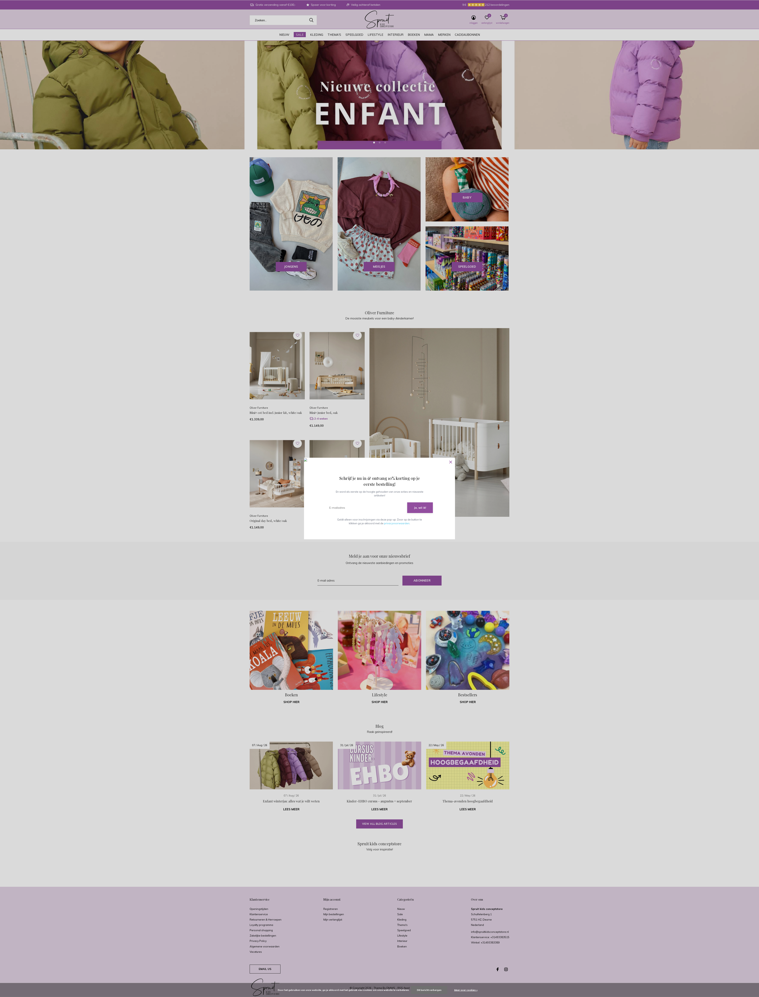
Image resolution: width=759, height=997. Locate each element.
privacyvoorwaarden (397, 523)
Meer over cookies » (466, 990)
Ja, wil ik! (420, 507)
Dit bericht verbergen (429, 990)
